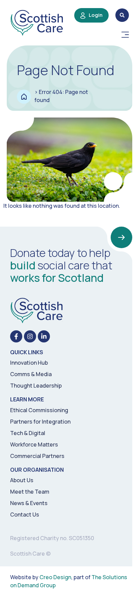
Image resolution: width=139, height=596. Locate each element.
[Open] (125, 35)
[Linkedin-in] (44, 336)
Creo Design (55, 577)
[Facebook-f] (16, 336)
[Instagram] (30, 336)
